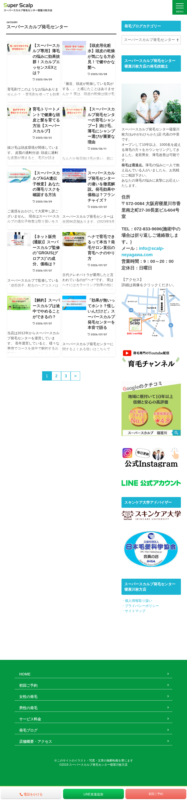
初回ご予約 (28, 685)
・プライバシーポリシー (140, 606)
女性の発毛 (28, 696)
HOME (24, 674)
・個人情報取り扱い (137, 601)
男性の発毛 (28, 708)
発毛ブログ (28, 730)
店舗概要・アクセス (35, 741)
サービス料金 (30, 719)
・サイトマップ (133, 611)
